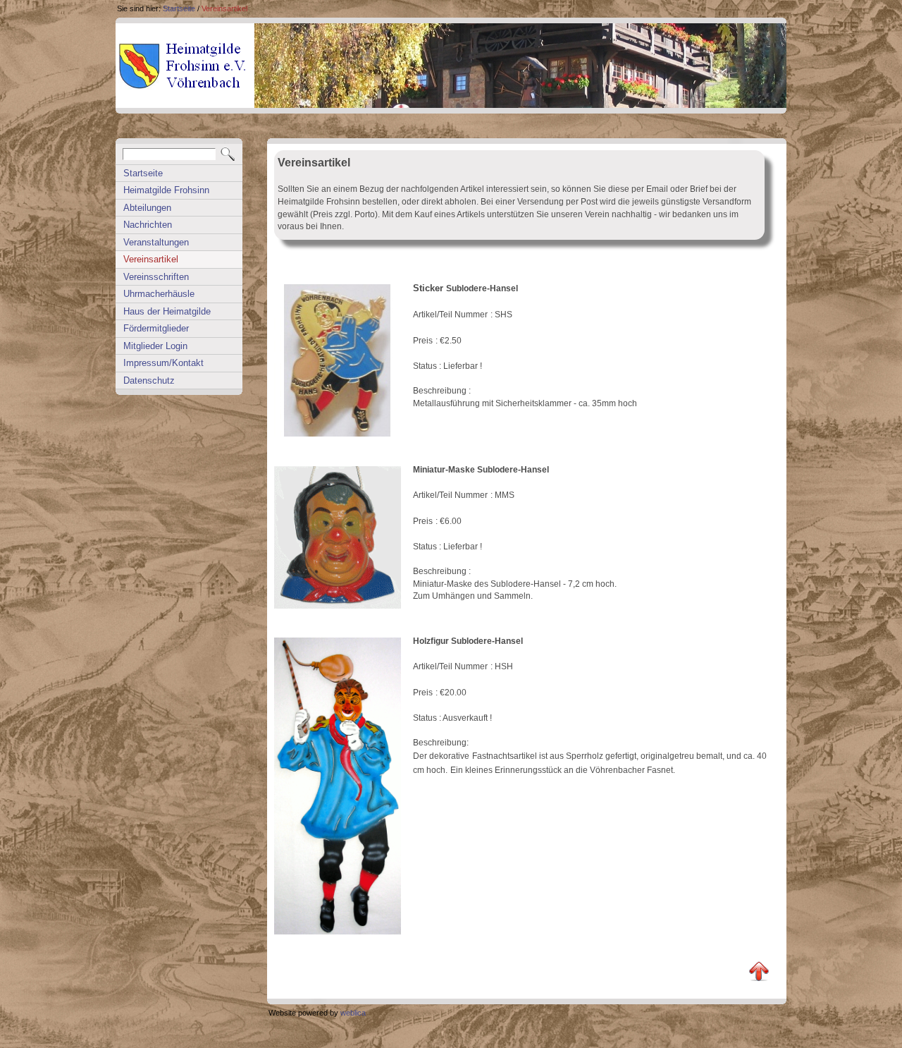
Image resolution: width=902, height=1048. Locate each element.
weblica (353, 1013)
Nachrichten (147, 224)
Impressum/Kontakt (163, 363)
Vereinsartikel (224, 8)
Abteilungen (147, 207)
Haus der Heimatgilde (167, 311)
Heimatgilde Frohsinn (166, 190)
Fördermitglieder (156, 328)
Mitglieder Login (155, 346)
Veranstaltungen (156, 242)
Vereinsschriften (156, 277)
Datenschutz (149, 380)
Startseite (179, 8)
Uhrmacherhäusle (158, 293)
